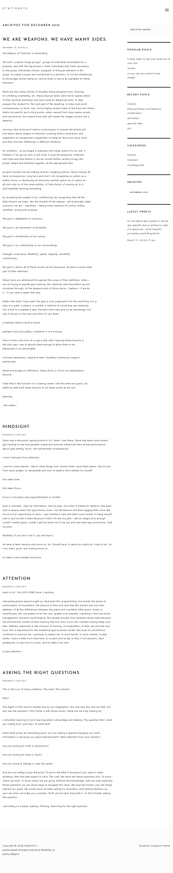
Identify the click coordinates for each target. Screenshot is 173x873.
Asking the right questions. (42, 673)
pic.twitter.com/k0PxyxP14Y (143, 233)
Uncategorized (135, 165)
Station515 (15, 8)
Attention (17, 579)
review (131, 68)
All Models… (134, 118)
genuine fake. (135, 123)
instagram (156, 845)
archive (131, 154)
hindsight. (17, 427)
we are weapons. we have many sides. (55, 40)
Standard (132, 159)
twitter (166, 845)
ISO (129, 128)
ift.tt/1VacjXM (153, 229)
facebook (144, 845)
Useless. (132, 103)
